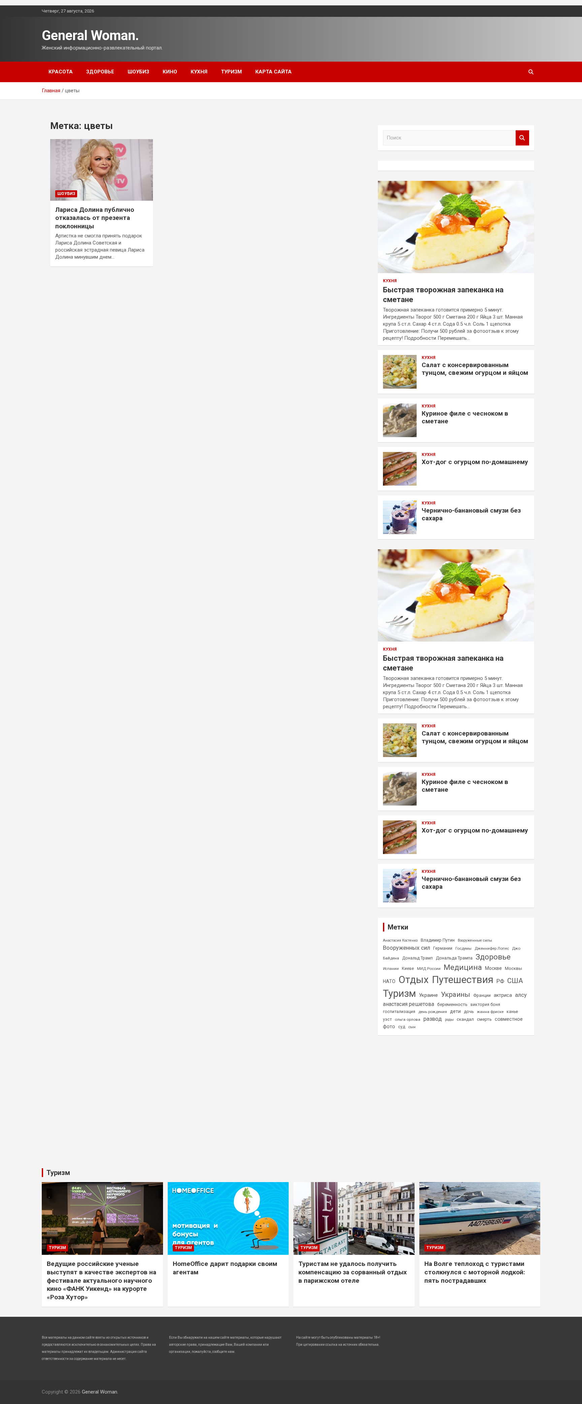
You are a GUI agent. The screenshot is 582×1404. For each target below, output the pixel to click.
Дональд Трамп (417, 958)
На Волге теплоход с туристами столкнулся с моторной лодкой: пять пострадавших (474, 1272)
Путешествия (462, 979)
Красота (60, 72)
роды (449, 1019)
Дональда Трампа (454, 957)
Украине (428, 995)
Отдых (413, 979)
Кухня (199, 72)
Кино (170, 72)
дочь (469, 1011)
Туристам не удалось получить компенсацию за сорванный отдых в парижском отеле (352, 1272)
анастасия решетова (408, 1004)
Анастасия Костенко (400, 940)
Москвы (513, 968)
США (515, 981)
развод (432, 1019)
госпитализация (399, 1011)
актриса (503, 995)
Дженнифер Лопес (492, 948)
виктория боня (485, 1004)
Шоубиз (138, 72)
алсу (521, 995)
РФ (500, 981)
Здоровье (100, 72)
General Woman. (90, 35)
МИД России (429, 968)
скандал (465, 1019)
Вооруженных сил (406, 947)
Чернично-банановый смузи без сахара (471, 514)
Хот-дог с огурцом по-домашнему (475, 462)
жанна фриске (490, 1011)
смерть (484, 1019)
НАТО (389, 981)
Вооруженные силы (475, 940)
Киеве (408, 968)
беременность (452, 1004)
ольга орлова (407, 1019)
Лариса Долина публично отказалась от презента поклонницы (94, 218)
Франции (482, 995)
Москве (493, 968)
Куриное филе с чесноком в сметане (465, 417)
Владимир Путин (438, 940)
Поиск (522, 137)
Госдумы (463, 948)
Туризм (231, 72)
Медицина (463, 967)
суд (401, 1026)
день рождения (432, 1011)
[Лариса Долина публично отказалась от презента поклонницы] (101, 170)
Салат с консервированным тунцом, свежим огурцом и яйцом (475, 369)
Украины (455, 994)
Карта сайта (273, 72)
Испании (391, 969)
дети (455, 1011)
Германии (442, 948)
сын (412, 1026)
